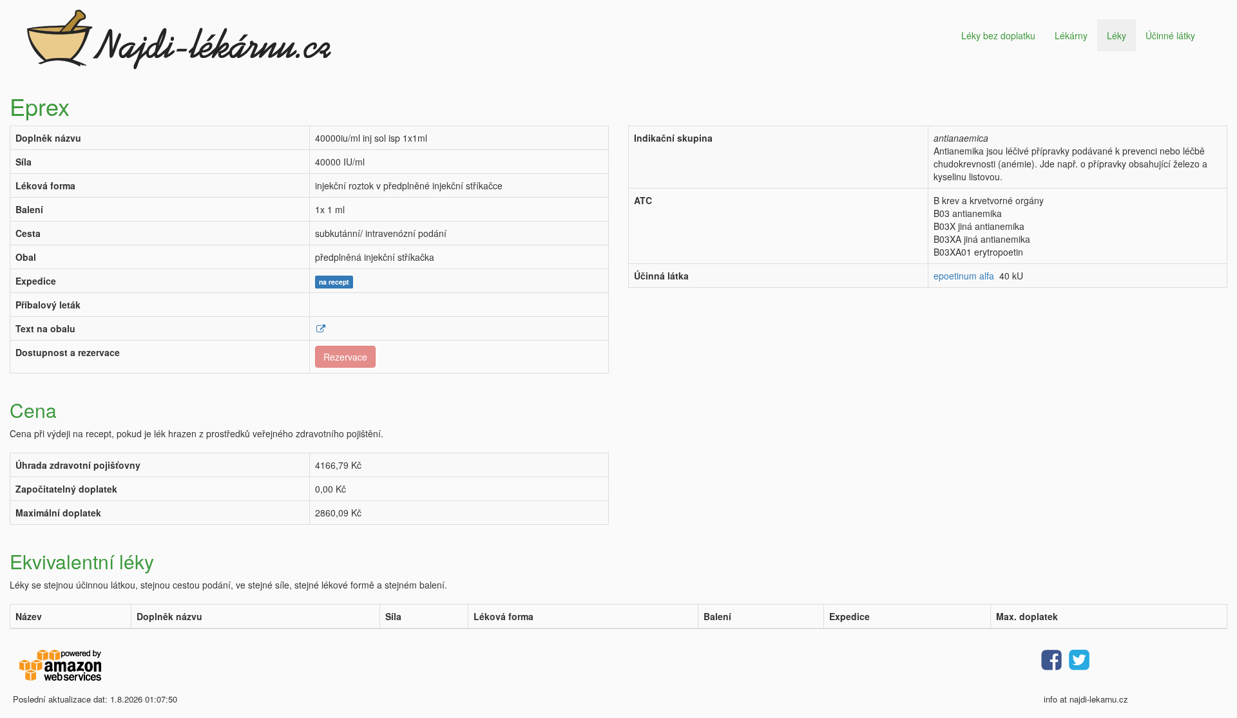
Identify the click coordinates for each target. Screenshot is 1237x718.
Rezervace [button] (345, 356)
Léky (1116, 35)
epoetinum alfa (964, 275)
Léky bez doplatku (998, 35)
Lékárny (1071, 35)
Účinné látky (1170, 35)
